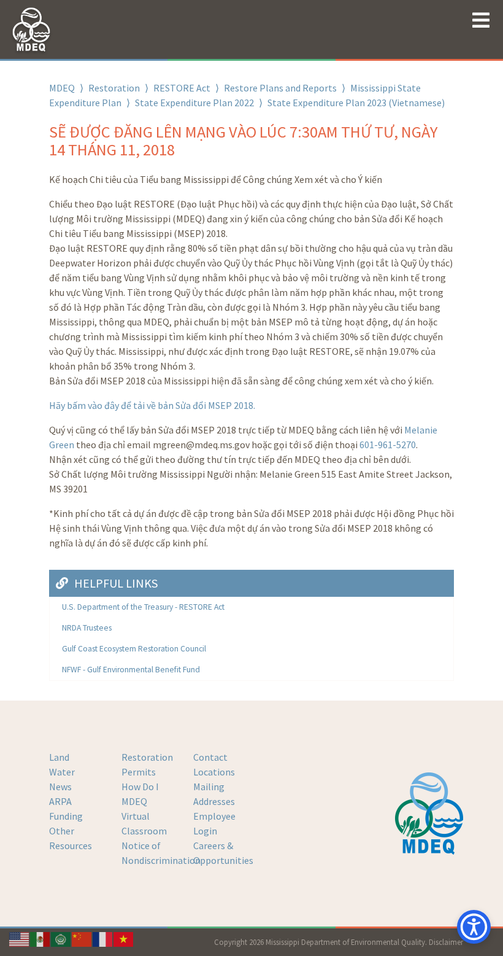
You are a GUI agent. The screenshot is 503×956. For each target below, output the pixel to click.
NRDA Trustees (87, 628)
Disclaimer (446, 942)
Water (62, 772)
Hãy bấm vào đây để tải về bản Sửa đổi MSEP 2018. (152, 405)
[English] (19, 938)
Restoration (114, 88)
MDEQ (62, 88)
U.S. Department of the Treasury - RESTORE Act (143, 607)
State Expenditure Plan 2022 (194, 102)
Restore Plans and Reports (280, 88)
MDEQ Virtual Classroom (144, 816)
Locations (214, 772)
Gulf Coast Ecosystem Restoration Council (134, 648)
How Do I (140, 786)
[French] (103, 938)
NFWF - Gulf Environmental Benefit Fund (131, 669)
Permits (138, 772)
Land (59, 757)
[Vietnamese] (123, 938)
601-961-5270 (387, 444)
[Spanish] (40, 938)
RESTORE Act (181, 88)
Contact (210, 757)
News (60, 786)
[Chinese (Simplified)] (82, 938)
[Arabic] (61, 938)
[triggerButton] (474, 927)
